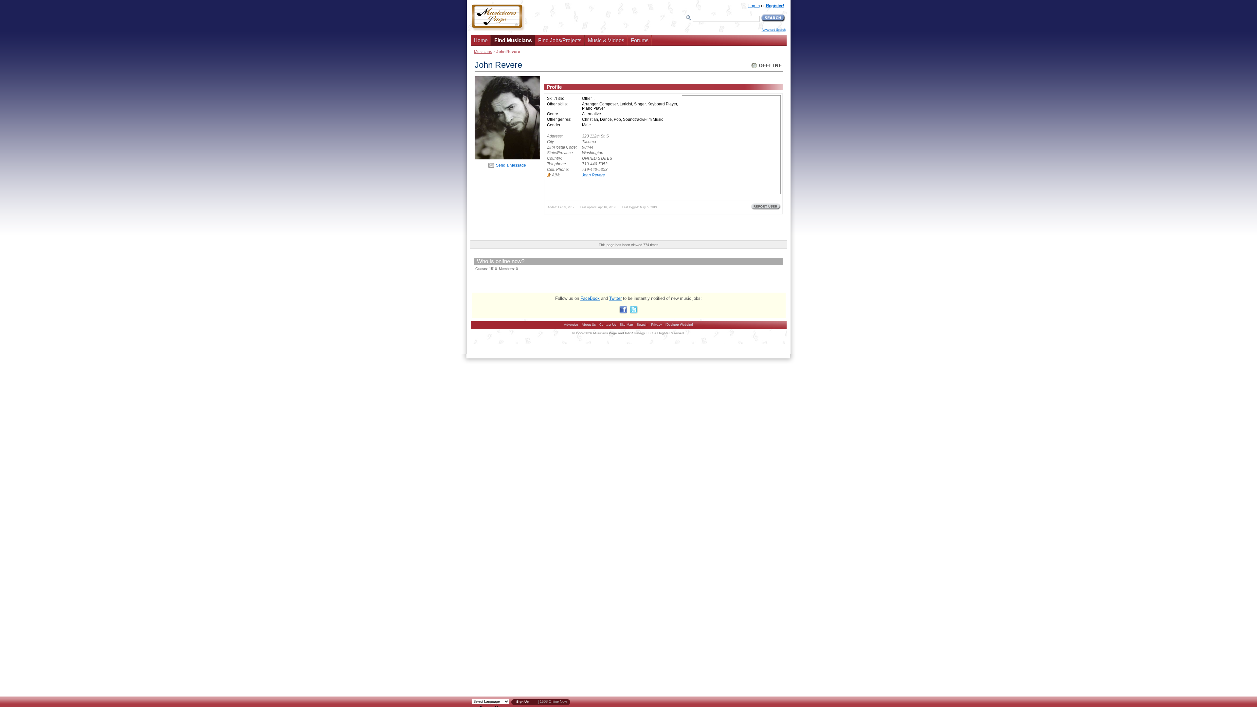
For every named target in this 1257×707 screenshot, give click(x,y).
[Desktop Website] (679, 324)
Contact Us (607, 324)
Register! (775, 5)
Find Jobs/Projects (559, 40)
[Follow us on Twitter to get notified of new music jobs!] (634, 312)
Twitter (615, 298)
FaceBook (590, 298)
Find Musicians (513, 40)
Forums (639, 40)
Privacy (656, 324)
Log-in (754, 5)
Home (481, 40)
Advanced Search (774, 29)
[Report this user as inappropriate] (766, 209)
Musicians (483, 51)
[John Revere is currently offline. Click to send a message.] (767, 68)
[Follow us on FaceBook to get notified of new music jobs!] (623, 312)
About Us (589, 324)
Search (642, 324)
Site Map (626, 324)
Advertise (571, 324)
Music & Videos (606, 40)
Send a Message (511, 165)
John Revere (593, 175)
